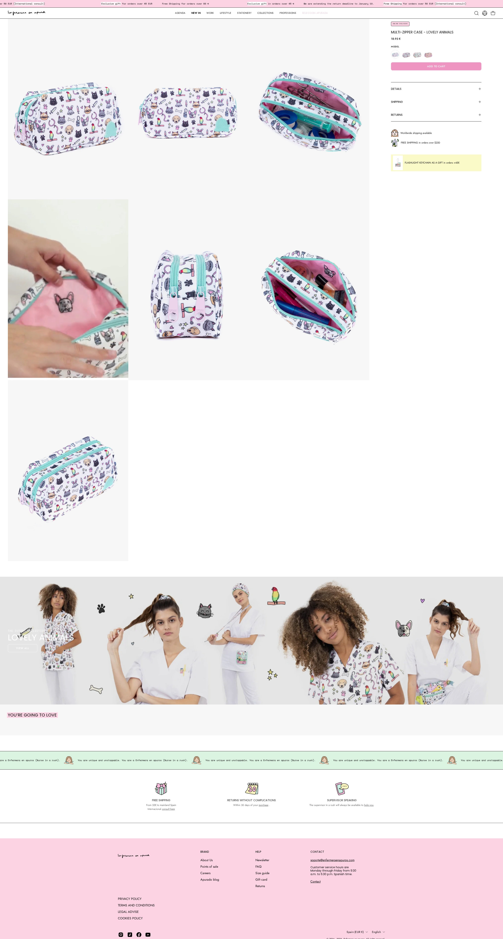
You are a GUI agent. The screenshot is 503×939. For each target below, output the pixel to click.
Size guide (262, 873)
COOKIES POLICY (130, 918)
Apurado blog (209, 879)
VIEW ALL (22, 648)
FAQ (258, 866)
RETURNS (397, 115)
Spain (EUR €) (355, 932)
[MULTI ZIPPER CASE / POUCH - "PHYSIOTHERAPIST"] (417, 54)
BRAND (204, 852)
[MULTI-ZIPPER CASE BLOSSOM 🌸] (406, 54)
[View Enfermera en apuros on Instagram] (121, 935)
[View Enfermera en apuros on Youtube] (148, 935)
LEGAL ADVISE (128, 912)
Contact (315, 881)
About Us (206, 860)
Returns (260, 886)
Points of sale (209, 866)
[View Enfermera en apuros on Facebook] (139, 935)
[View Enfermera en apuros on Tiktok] (130, 935)
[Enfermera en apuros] (26, 13)
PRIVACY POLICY (129, 899)
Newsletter (262, 860)
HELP (258, 852)
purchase (263, 805)
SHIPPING (397, 102)
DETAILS (396, 89)
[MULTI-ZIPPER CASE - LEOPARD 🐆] (428, 54)
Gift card (261, 879)
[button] (244, 13)
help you (369, 805)
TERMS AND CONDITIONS (136, 905)
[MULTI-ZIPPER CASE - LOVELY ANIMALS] (395, 54)
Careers (205, 873)
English (376, 932)
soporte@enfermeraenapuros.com (332, 860)
